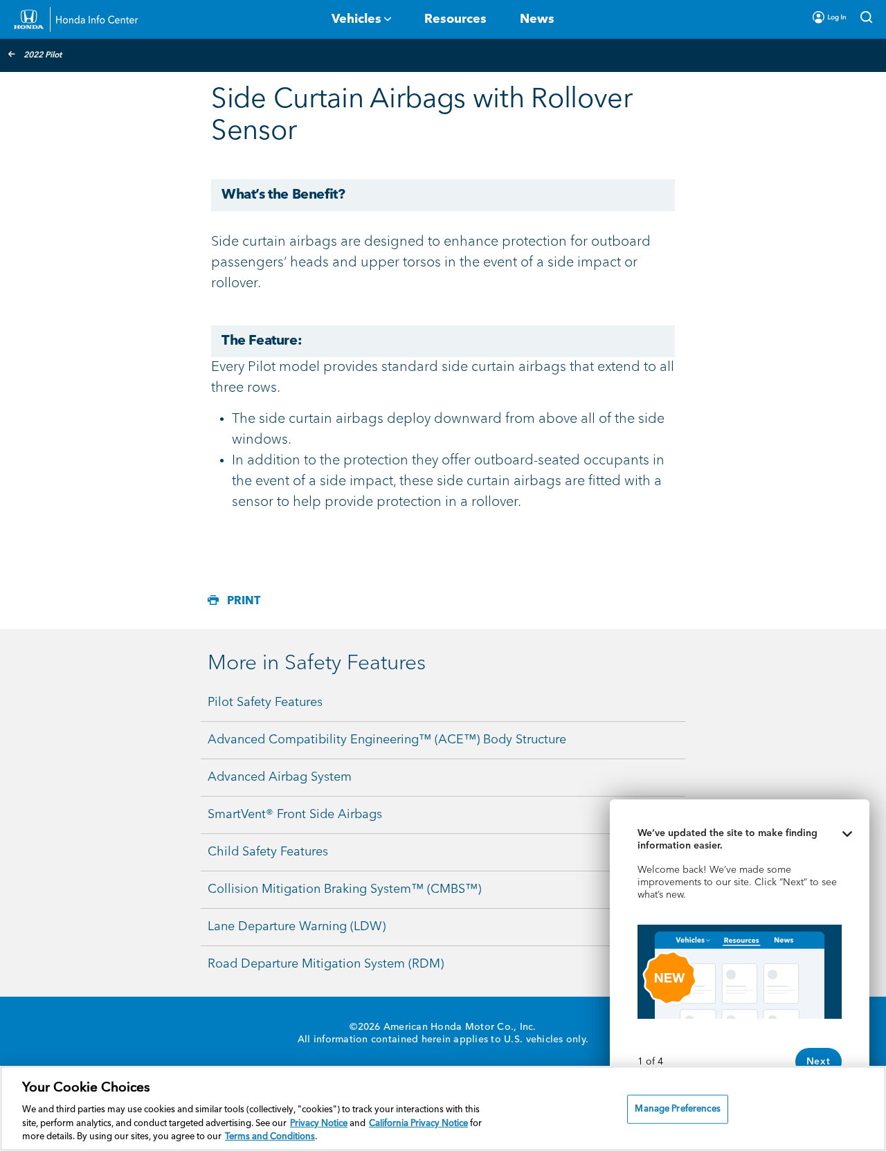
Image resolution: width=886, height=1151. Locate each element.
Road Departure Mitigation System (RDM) (326, 964)
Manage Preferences (677, 1109)
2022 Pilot (43, 55)
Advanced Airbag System (280, 777)
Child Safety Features (268, 852)
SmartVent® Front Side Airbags (295, 814)
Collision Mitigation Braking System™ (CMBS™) (344, 889)
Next (818, 1062)
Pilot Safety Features (265, 702)
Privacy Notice (318, 1123)
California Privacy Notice (418, 1123)
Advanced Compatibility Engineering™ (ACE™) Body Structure (387, 740)
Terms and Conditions (270, 1136)
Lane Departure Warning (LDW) (297, 927)
